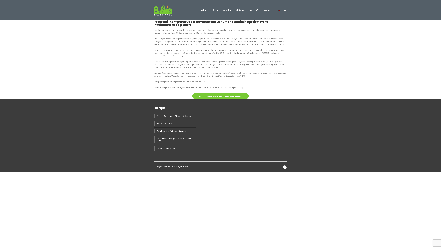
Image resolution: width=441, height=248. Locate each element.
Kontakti (268, 10)
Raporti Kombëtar (164, 123)
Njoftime (240, 10)
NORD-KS (171, 167)
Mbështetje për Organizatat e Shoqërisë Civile (174, 139)
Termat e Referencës (166, 148)
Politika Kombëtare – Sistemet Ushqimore (175, 116)
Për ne (215, 10)
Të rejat (227, 10)
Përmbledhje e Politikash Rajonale (171, 131)
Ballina (203, 10)
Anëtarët (254, 10)
